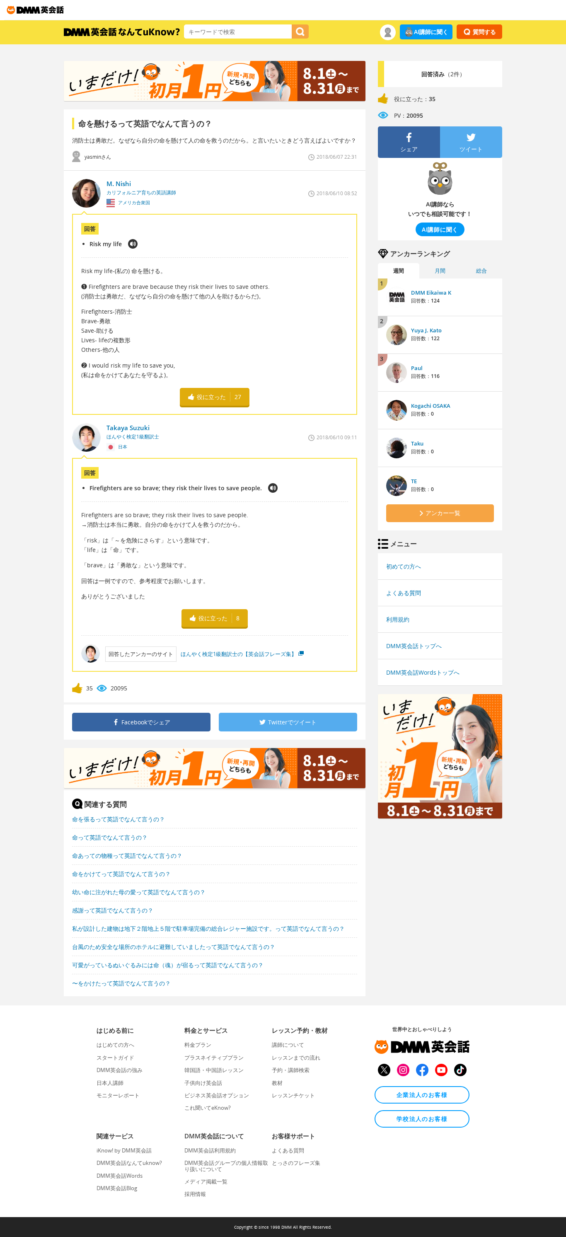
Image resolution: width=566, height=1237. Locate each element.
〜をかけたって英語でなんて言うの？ (121, 983)
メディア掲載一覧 (205, 1181)
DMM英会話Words (120, 1175)
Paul (417, 368)
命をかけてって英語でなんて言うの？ (121, 874)
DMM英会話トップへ (414, 646)
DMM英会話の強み (120, 1070)
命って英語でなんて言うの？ (110, 837)
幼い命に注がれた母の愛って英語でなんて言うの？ (139, 892)
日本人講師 (110, 1083)
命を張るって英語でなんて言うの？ (118, 819)
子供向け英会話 (203, 1083)
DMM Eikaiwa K (431, 292)
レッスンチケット (293, 1095)
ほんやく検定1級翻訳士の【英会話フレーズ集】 (239, 654)
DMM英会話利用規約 (210, 1150)
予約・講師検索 (291, 1070)
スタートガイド (115, 1057)
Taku (417, 443)
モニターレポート (118, 1095)
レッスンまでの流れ (296, 1057)
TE (414, 481)
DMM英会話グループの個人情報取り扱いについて (226, 1165)
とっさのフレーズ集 (296, 1163)
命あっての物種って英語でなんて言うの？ (127, 855)
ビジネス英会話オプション (216, 1095)
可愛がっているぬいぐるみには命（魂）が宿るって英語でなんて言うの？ (168, 965)
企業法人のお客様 (422, 1095)
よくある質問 (403, 593)
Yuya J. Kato (426, 330)
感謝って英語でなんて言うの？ (112, 910)
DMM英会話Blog (117, 1188)
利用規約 (397, 619)
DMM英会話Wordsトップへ (423, 672)
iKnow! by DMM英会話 (124, 1150)
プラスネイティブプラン (214, 1057)
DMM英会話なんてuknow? (129, 1163)
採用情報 (195, 1194)
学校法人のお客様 (422, 1119)
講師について (288, 1044)
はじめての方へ (115, 1044)
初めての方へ (403, 566)
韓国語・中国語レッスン (214, 1070)
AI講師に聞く (431, 32)
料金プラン (197, 1044)
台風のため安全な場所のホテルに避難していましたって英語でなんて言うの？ (173, 947)
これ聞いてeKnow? (207, 1107)
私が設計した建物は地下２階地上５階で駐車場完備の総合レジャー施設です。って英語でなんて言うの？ (208, 928)
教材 (277, 1083)
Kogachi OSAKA (430, 405)
